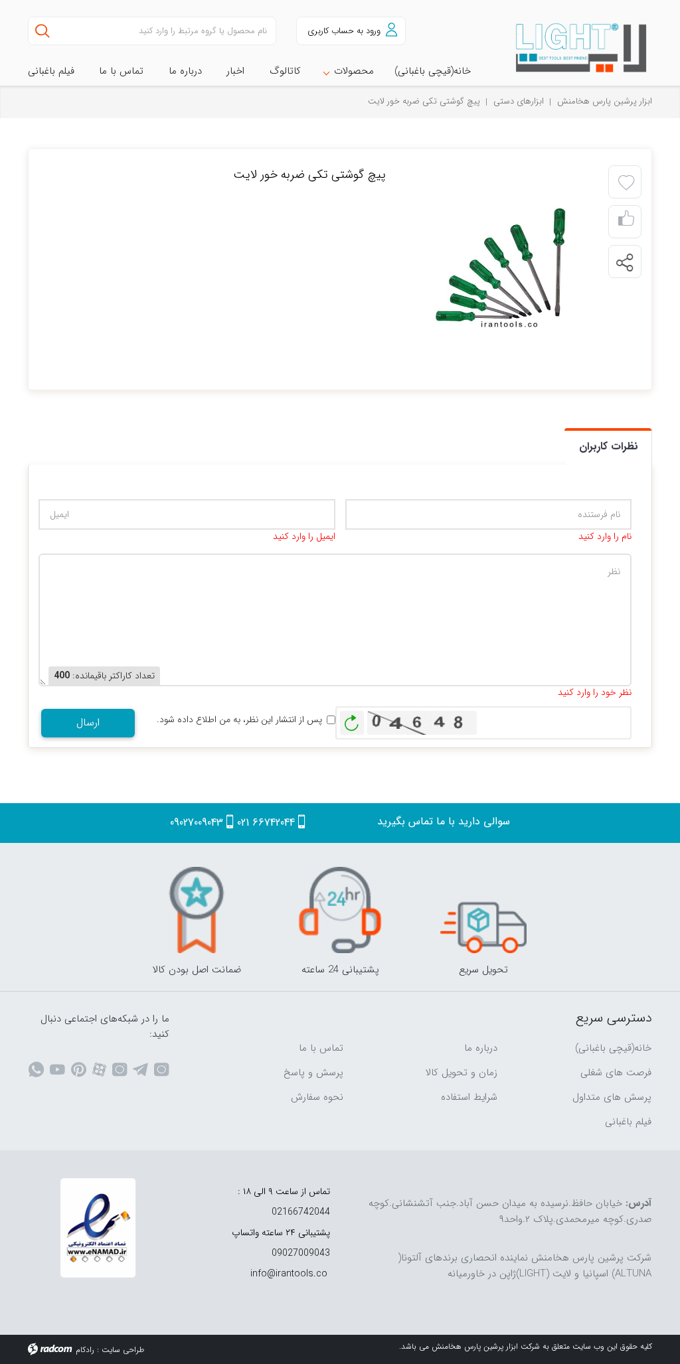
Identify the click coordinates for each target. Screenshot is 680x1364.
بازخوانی (352, 719)
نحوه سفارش (317, 1097)
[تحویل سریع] (483, 910)
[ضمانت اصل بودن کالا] (196, 910)
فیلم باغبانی (628, 1122)
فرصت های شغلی (615, 1073)
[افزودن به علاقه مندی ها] (626, 183)
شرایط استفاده (469, 1097)
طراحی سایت (123, 1349)
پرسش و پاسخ (313, 1073)
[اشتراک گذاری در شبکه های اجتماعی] (624, 262)
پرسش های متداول (611, 1097)
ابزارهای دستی (518, 101)
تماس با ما (321, 1048)
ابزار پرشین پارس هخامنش (604, 101)
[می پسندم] (626, 222)
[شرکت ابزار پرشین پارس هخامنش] (582, 48)
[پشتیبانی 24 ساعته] (340, 910)
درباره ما (480, 1048)
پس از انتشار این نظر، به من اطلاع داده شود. (239, 720)
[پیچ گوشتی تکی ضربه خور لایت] (503, 268)
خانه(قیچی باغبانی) (613, 1048)
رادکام (85, 1349)
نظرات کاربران (608, 446)
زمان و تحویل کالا (461, 1073)
